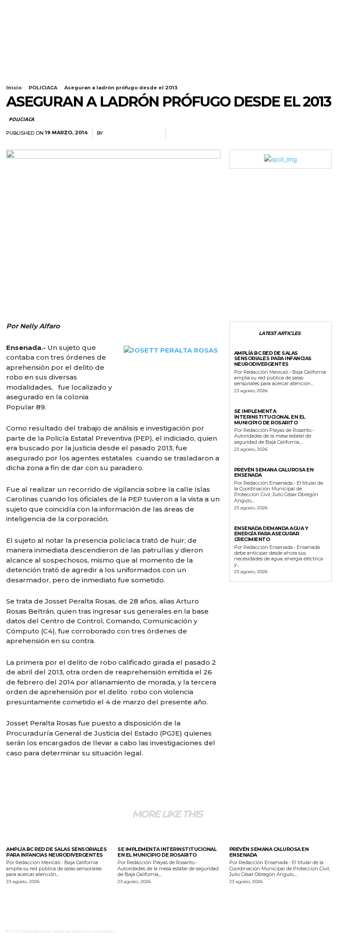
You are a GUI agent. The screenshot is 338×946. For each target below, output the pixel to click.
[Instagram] (19, 17)
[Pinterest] (281, 133)
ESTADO (244, 347)
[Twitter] (42, 17)
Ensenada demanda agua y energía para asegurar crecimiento (271, 533)
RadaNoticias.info (132, 133)
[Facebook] (8, 17)
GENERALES (248, 405)
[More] (322, 133)
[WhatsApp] (302, 133)
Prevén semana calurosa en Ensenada (274, 473)
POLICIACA (43, 88)
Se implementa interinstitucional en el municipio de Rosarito (269, 416)
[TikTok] (31, 17)
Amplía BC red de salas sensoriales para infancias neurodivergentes (273, 358)
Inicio (14, 88)
